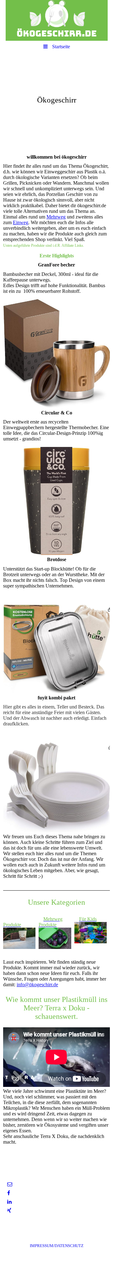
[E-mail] (9, 1184)
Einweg (20, 222)
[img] (56, 20)
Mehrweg (56, 216)
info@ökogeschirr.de (37, 984)
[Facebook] (8, 1193)
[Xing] (8, 1210)
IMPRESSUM (56, 1245)
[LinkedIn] (9, 1201)
